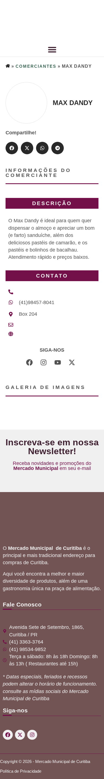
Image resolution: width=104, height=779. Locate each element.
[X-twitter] (20, 735)
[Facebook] (8, 735)
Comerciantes (36, 66)
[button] (12, 148)
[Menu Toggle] (52, 49)
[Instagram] (32, 735)
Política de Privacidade (20, 771)
